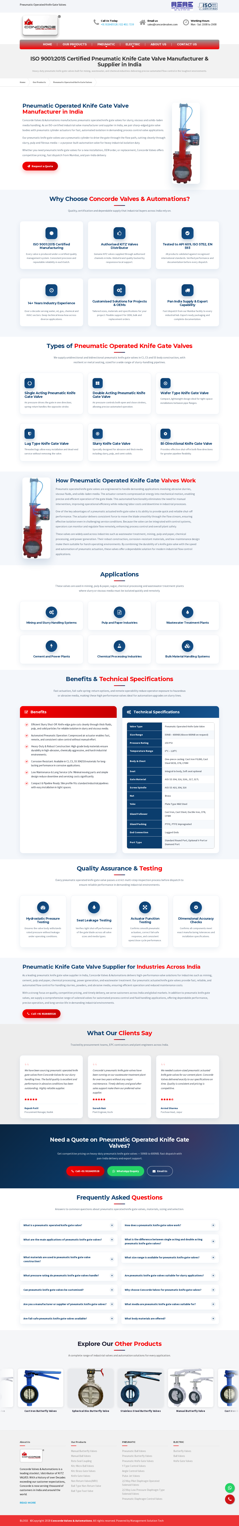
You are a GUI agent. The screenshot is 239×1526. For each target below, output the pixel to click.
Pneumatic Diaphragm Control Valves (142, 1498)
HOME (47, 44)
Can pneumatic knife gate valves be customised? (68, 1290)
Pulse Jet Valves (131, 1476)
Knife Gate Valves (80, 1476)
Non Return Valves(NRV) (84, 1481)
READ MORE (28, 1502)
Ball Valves (179, 1456)
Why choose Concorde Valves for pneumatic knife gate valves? (169, 1290)
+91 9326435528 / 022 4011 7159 (117, 24)
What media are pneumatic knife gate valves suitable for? (169, 1304)
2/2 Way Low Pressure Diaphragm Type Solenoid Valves (143, 1492)
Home (22, 82)
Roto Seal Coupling (81, 1461)
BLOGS (24, 1520)
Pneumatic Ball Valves (134, 1451)
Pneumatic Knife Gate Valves (138, 1461)
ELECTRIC (133, 44)
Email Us (162, 1171)
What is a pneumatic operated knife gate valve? (68, 1225)
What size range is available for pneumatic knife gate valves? (169, 1257)
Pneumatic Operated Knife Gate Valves (72, 82)
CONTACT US (187, 44)
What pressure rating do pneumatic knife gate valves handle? (68, 1275)
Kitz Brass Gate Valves (83, 1471)
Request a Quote (42, 166)
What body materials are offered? (169, 1318)
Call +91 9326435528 (43, 1013)
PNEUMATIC (106, 44)
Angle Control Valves (133, 1471)
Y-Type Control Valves (134, 1466)
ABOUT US (158, 44)
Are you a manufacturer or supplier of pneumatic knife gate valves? (68, 1304)
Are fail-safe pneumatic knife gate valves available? (68, 1318)
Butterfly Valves (182, 1451)
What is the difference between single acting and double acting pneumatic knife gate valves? (169, 1241)
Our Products (39, 82)
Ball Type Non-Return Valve (86, 1485)
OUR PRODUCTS (75, 44)
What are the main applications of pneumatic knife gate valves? (68, 1240)
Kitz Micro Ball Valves (82, 1466)
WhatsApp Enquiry (128, 1171)
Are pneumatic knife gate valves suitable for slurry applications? (169, 1275)
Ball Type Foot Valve (82, 1491)
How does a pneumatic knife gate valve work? (169, 1225)
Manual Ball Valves (81, 1456)
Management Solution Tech (147, 1520)
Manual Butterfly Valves (84, 1451)
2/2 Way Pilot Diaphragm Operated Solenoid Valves (140, 1483)
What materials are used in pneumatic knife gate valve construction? (68, 1259)
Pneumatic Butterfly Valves (137, 1456)
